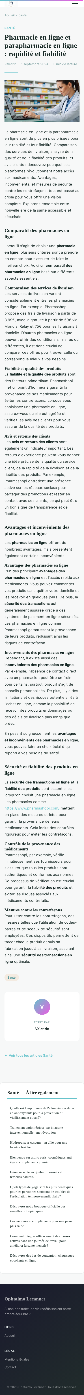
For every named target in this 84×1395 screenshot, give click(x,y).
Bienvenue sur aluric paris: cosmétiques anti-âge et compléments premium (41, 1159)
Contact (10, 1367)
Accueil (9, 15)
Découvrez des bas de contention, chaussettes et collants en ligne (42, 1258)
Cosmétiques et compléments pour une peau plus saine (41, 1223)
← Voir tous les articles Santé (28, 1055)
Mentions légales (16, 1359)
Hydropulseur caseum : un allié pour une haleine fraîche (38, 1145)
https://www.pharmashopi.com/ (32, 808)
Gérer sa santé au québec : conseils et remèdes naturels (36, 1174)
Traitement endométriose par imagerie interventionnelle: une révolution (36, 1130)
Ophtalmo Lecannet (24, 1298)
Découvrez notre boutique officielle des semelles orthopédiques (37, 1208)
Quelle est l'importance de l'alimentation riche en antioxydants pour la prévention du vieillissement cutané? (42, 1113)
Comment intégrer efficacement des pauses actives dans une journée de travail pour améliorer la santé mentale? (40, 1241)
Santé (23, 15)
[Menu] (75, 3)
